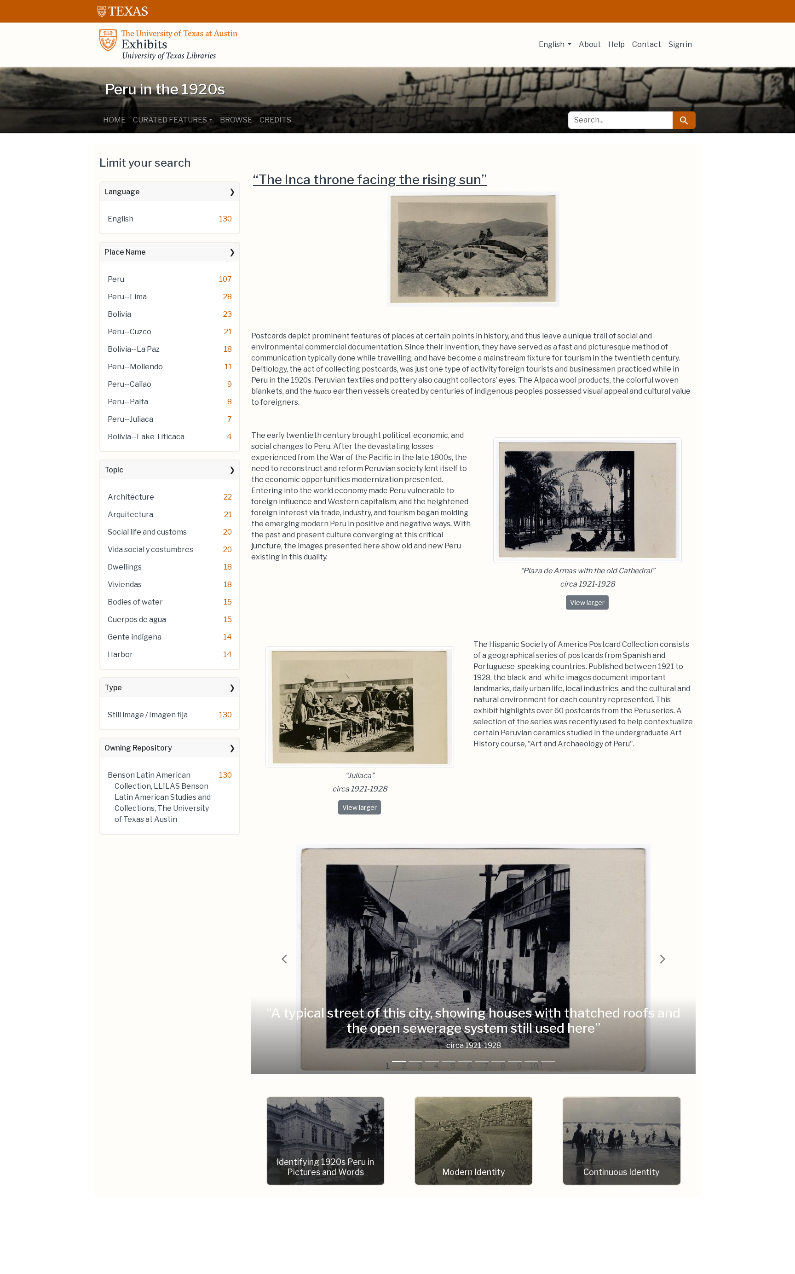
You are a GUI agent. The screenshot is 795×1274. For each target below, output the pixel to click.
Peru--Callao (129, 384)
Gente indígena (134, 637)
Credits (275, 120)
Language (122, 191)
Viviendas (125, 584)
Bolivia (119, 314)
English (120, 219)
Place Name (125, 252)
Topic (113, 469)
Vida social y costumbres (150, 549)
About (590, 44)
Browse (236, 120)
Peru (116, 279)
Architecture (131, 497)
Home (114, 120)
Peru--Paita (128, 401)
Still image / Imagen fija (148, 714)
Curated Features (170, 120)
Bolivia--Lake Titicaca (146, 436)
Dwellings (125, 567)
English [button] (552, 44)
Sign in (680, 44)
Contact (646, 44)
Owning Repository (138, 748)
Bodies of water (135, 602)
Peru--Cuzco (129, 331)
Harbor (120, 654)
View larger (589, 602)
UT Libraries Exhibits (168, 44)
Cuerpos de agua (137, 619)
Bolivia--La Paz (134, 349)
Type (113, 687)
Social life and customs (147, 532)
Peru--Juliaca (130, 419)
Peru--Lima (127, 296)
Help (616, 44)
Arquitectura (130, 514)
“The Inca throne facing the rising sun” (370, 179)
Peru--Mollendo (135, 366)
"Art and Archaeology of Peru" (580, 743)
